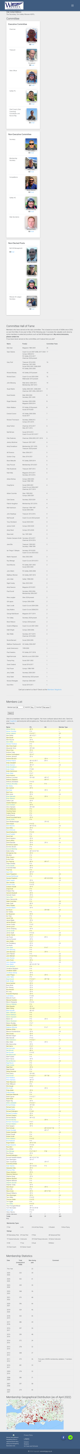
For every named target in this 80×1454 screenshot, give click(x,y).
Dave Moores (10, 826)
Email (32, 44)
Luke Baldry (9, 996)
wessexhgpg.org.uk (46, 1451)
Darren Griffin (10, 819)
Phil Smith (9, 1088)
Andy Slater (9, 773)
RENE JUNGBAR (11, 1103)
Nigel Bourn (10, 1063)
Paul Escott (9, 1075)
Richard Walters (11, 1124)
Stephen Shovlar (11, 1183)
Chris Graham (10, 805)
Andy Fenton (10, 769)
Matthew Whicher (11, 1027)
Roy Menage (10, 1151)
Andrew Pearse (11, 761)
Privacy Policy (28, 1435)
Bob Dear (9, 790)
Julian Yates (10, 977)
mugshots (13, 721)
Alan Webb (9, 742)
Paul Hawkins (10, 1078)
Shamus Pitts (10, 1170)
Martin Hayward (11, 1017)
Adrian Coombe (11, 731)
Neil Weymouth (11, 1055)
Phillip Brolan (10, 1092)
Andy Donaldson (11, 767)
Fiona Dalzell (10, 866)
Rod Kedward (10, 1141)
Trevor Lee (9, 1210)
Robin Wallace (10, 1138)
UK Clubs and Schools (31, 1446)
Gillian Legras (10, 880)
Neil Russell (9, 1052)
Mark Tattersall (11, 1012)
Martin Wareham (11, 1021)
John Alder (9, 947)
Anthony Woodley (11, 784)
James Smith (10, 931)
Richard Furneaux (11, 1113)
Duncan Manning (11, 849)
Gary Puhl (9, 872)
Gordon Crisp (10, 884)
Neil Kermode (10, 1048)
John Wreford (10, 966)
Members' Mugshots (55, 690)
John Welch (10, 964)
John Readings (11, 962)
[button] (63, 1437)
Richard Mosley (11, 1120)
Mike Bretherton (11, 1040)
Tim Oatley (9, 1204)
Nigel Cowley (10, 1065)
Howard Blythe (10, 908)
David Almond (10, 830)
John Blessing (10, 949)
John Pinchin (10, 958)
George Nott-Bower (12, 876)
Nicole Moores (11, 1061)
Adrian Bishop (10, 729)
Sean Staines (10, 1166)
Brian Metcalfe (10, 796)
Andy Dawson (10, 765)
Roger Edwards (11, 1145)
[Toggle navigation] (72, 5)
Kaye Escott (10, 979)
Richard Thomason (12, 1122)
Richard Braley (10, 1105)
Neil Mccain (10, 1050)
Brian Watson (10, 798)
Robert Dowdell (11, 1130)
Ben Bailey (9, 786)
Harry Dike (9, 897)
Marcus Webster (11, 1004)
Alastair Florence (11, 744)
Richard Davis (10, 1109)
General (26, 1442)
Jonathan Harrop (11, 973)
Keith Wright (10, 981)
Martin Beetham (11, 1015)
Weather (26, 1444)
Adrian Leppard (11, 733)
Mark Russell (10, 1010)
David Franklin (10, 834)
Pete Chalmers (10, 1080)
